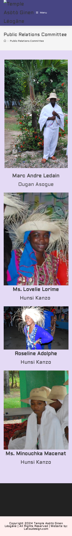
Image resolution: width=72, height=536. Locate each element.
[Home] (5, 41)
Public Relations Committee (27, 41)
